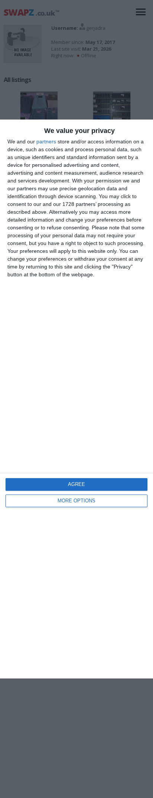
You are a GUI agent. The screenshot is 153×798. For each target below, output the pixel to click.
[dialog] (76, 399)
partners (46, 141)
